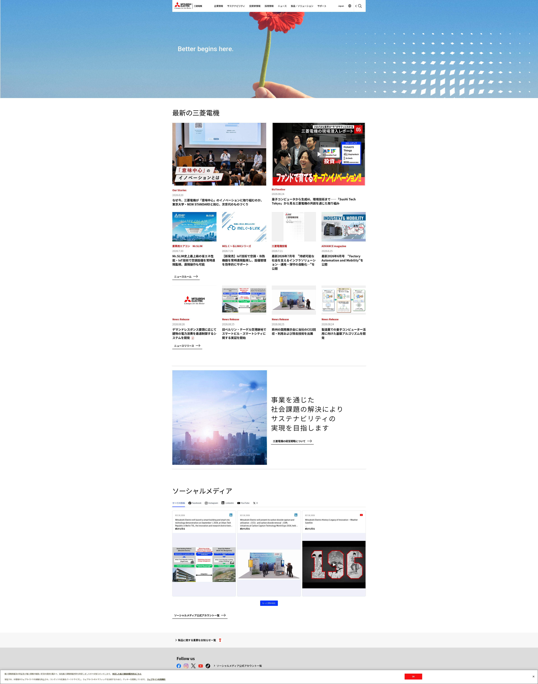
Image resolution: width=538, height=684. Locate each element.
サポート (321, 6)
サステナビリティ (236, 6)
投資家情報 (254, 6)
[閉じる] (533, 676)
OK (413, 676)
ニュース (282, 6)
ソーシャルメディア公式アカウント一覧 (239, 665)
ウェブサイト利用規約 (156, 679)
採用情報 (269, 6)
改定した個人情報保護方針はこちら (127, 674)
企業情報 (218, 6)
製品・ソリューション (302, 6)
